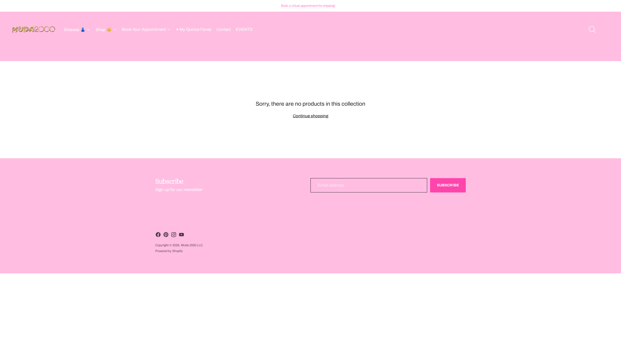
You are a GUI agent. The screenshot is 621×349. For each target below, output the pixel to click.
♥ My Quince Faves (194, 29)
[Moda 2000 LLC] (34, 29)
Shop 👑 (104, 29)
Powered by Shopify (169, 251)
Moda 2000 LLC (192, 245)
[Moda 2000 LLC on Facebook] (158, 236)
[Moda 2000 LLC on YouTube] (181, 236)
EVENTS (244, 29)
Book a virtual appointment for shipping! (308, 6)
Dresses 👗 (74, 29)
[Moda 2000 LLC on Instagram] (174, 236)
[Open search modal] (592, 29)
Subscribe (448, 185)
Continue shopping (310, 116)
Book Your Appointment (144, 29)
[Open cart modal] (607, 29)
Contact (223, 29)
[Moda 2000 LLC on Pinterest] (166, 236)
